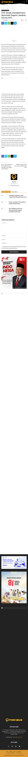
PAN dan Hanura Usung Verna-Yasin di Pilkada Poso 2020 (20, 166)
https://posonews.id (14, 183)
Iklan (14, 751)
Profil (7, 751)
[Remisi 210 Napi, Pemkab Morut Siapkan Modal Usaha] (4, 203)
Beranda (3, 8)
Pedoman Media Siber (11, 753)
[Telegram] (15, 23)
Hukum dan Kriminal (10, 8)
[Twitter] (5, 23)
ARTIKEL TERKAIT (6, 191)
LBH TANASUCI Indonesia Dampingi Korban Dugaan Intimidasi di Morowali (15, 210)
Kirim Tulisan (18, 753)
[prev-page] (2, 215)
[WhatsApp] (9, 23)
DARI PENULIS (14, 191)
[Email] (12, 23)
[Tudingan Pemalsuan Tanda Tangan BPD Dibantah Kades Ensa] (4, 197)
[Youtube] (19, 746)
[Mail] (15, 746)
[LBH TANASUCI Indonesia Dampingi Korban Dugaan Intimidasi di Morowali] (4, 210)
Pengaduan (19, 751)
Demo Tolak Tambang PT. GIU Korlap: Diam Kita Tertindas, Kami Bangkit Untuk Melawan (7, 166)
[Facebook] (2, 23)
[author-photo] (14, 179)
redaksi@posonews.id (17, 737)
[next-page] (4, 215)
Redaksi (6, 20)
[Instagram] (12, 746)
